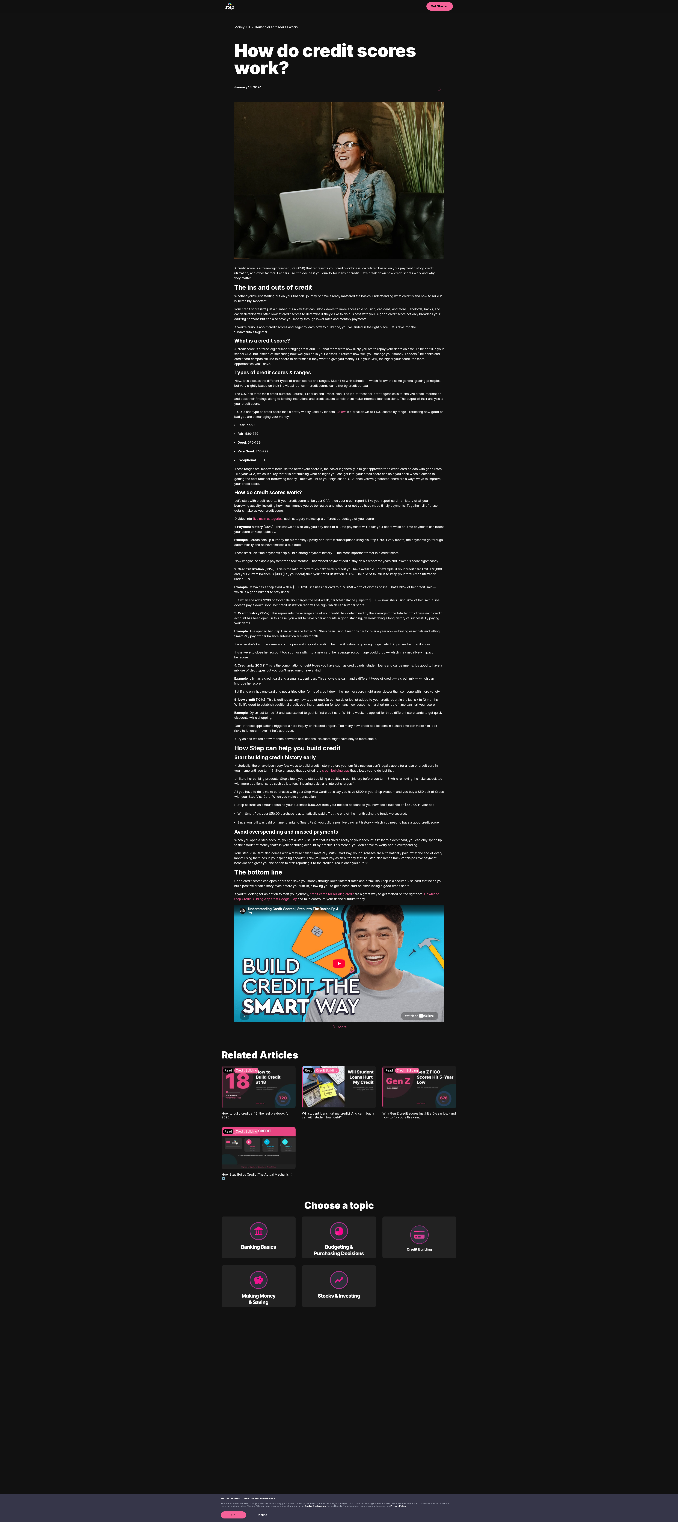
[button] (439, 89)
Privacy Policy (398, 1506)
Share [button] (342, 1027)
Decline (262, 1515)
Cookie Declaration (315, 1506)
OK (233, 1515)
